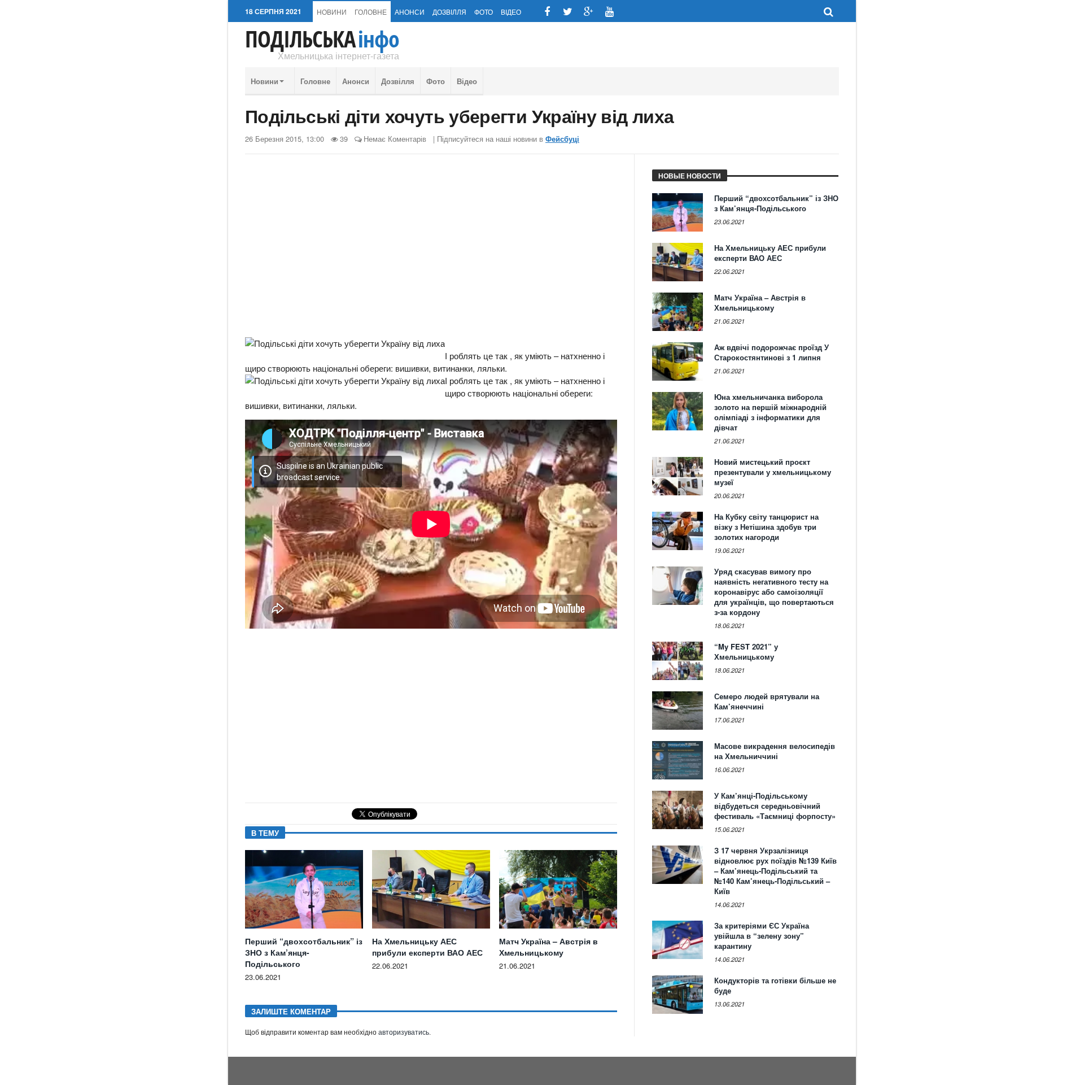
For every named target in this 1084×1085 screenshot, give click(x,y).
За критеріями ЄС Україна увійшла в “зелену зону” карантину (761, 935)
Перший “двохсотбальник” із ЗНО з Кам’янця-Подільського (303, 952)
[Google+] (588, 11)
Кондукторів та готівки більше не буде (775, 985)
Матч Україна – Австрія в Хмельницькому (548, 946)
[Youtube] (609, 11)
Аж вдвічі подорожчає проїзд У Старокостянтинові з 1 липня (771, 352)
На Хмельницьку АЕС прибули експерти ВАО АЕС (427, 946)
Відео (511, 11)
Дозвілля (449, 11)
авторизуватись (403, 1032)
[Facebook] (546, 11)
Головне (371, 11)
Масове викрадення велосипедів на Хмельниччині (774, 750)
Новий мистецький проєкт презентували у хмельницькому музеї (772, 471)
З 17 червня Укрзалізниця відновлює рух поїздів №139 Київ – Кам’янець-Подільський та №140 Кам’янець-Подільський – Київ (775, 870)
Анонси (410, 11)
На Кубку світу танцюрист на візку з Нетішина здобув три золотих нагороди (766, 526)
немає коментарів (395, 138)
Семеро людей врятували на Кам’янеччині (766, 701)
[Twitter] (567, 11)
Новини (332, 11)
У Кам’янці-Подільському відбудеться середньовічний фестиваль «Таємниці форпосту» (775, 805)
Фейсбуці (562, 139)
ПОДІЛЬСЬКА (322, 39)
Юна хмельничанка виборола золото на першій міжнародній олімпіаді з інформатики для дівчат (770, 412)
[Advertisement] (431, 250)
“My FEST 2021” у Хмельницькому (746, 651)
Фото (483, 11)
